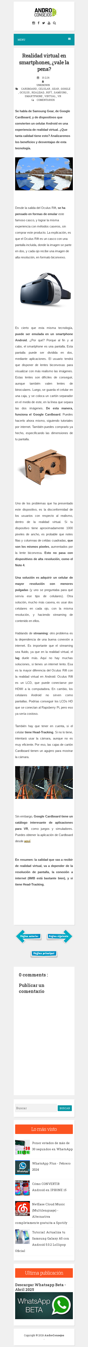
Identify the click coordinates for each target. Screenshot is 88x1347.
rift (49, 92)
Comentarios (46, 99)
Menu (21, 39)
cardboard (29, 88)
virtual (50, 96)
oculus (25, 92)
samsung (60, 92)
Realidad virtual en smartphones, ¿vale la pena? (44, 62)
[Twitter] (44, 23)
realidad (38, 92)
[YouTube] (49, 23)
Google (65, 88)
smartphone (34, 96)
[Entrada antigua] (59, 943)
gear (56, 88)
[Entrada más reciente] (28, 943)
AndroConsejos (54, 1335)
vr (59, 96)
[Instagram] (34, 23)
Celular (44, 88)
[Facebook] (39, 23)
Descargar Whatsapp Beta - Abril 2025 (40, 1287)
